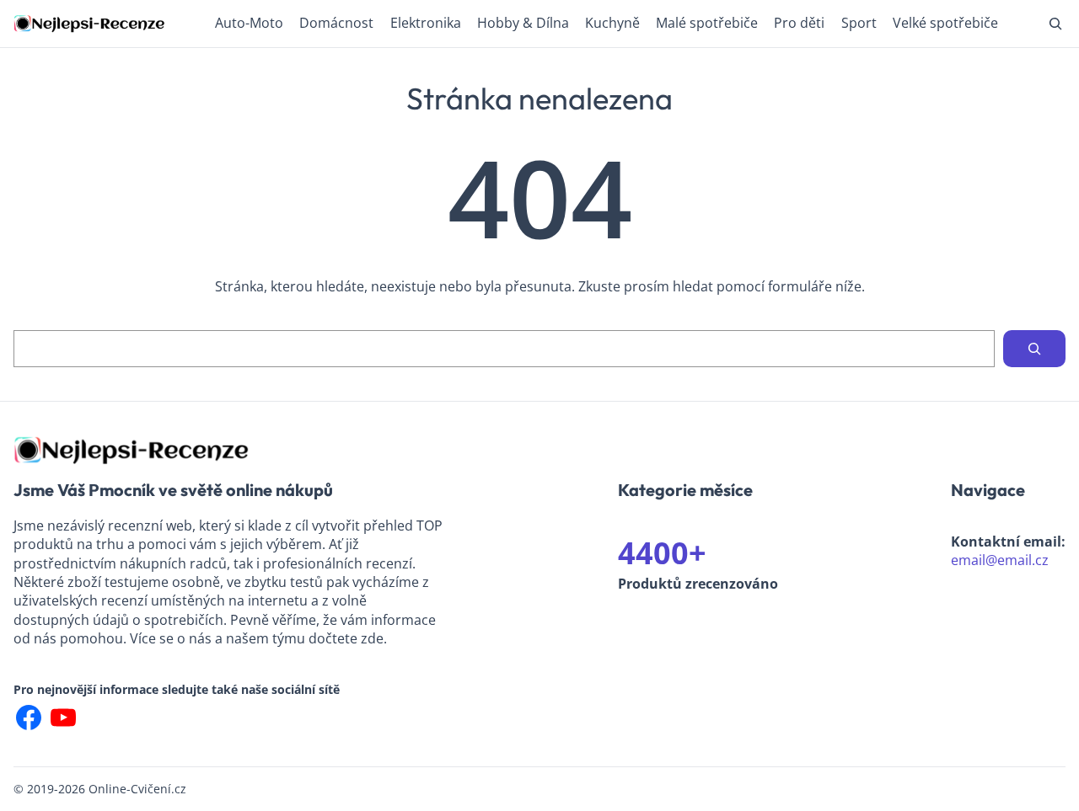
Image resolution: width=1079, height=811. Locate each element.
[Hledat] (1034, 348)
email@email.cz (1000, 560)
